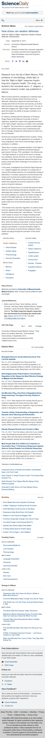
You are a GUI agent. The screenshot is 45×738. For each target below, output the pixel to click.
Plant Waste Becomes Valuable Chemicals (19, 502)
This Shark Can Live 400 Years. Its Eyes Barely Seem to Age (23, 603)
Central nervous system (34, 243)
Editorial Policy (20, 715)
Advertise (33, 712)
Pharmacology (11, 254)
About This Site (6, 712)
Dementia (6, 562)
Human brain (33, 259)
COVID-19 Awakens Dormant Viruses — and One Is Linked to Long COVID (22, 634)
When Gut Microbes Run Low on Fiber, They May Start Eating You (23, 639)
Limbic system (33, 256)
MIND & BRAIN (6, 555)
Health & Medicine (10, 243)
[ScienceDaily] (15, 3)
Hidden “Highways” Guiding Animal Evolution (20, 505)
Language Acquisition (11, 559)
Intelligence (10, 274)
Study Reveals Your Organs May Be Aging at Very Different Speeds (20, 482)
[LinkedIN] (23, 61)
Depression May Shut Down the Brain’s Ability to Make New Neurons (21, 594)
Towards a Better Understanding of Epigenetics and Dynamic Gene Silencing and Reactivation (22, 413)
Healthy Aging (11, 251)
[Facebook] (13, 61)
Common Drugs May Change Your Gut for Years (21, 519)
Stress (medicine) (34, 248)
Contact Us (9, 705)
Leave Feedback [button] (11, 702)
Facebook (8, 681)
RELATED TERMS (31, 238)
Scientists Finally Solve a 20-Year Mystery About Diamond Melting (19, 488)
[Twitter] (16, 61)
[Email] (27, 61)
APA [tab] (30, 326)
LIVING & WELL (6, 569)
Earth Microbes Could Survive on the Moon (19, 509)
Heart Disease (11, 247)
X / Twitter (8, 684)
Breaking (5, 497)
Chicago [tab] (38, 326)
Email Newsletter (11, 662)
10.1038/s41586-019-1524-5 (14, 318)
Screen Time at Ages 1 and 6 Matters (17, 532)
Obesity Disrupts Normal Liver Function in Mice (20, 429)
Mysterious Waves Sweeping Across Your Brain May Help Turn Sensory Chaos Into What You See (22, 615)
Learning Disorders (10, 565)
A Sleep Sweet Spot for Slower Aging (17, 528)
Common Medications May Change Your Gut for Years (23, 598)
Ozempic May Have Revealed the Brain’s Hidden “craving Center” (21, 620)
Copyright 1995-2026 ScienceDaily (15, 718)
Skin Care (7, 576)
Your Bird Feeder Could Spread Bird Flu (18, 522)
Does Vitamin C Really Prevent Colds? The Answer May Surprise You (22, 476)
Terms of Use (32, 715)
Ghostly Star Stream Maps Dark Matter (17, 525)
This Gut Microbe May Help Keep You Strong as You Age (22, 629)
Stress (8, 270)
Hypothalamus (33, 252)
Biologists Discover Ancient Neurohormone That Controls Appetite (21, 358)
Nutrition (6, 572)
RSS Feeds (9, 665)
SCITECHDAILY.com (16, 464)
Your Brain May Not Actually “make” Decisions (20, 610)
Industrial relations (35, 267)
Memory (9, 267)
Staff (16, 712)
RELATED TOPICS (8, 238)
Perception (10, 277)
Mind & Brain (8, 262)
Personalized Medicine (11, 545)
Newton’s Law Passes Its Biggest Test (17, 515)
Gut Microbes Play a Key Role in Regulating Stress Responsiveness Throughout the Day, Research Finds (22, 395)
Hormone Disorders (13, 258)
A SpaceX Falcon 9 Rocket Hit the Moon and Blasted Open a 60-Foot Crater (21, 470)
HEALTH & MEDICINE (8, 542)
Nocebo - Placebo (35, 263)
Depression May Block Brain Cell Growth (18, 512)
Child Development (10, 579)
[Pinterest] (20, 61)
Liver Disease (8, 548)
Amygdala (32, 270)
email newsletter (31, 12)
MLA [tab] (23, 326)
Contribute (24, 712)
